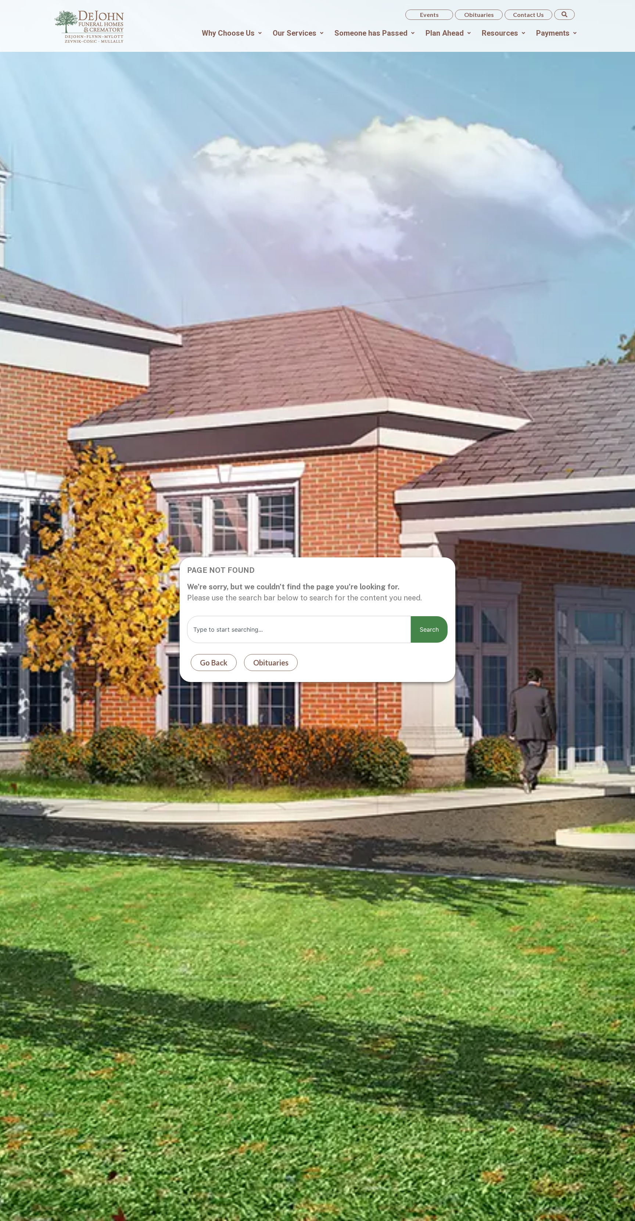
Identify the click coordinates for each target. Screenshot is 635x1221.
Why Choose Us (228, 33)
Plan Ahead (445, 33)
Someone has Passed (371, 33)
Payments (553, 33)
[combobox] (299, 629)
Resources (500, 33)
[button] (231, 33)
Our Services (294, 33)
